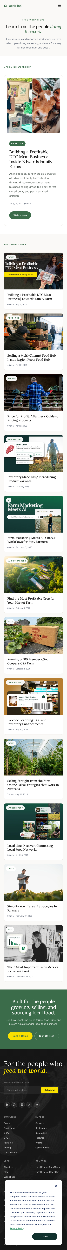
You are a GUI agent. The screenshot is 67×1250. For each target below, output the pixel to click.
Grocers (39, 1123)
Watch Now (20, 215)
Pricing (7, 1147)
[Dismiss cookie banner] (56, 1186)
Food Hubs (9, 1128)
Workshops (9, 1177)
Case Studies (10, 1152)
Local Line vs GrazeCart (47, 1172)
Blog (6, 1172)
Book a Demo (20, 1035)
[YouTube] (37, 1105)
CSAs (6, 1133)
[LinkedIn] (22, 1105)
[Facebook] (7, 1105)
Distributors (41, 1133)
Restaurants (41, 1128)
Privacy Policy (17, 1228)
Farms (7, 1123)
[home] (12, 5)
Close (45, 1236)
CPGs (7, 1137)
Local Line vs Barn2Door (47, 1167)
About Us (8, 1167)
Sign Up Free (46, 1035)
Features (8, 1142)
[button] (59, 6)
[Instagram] (14, 1105)
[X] (29, 1105)
